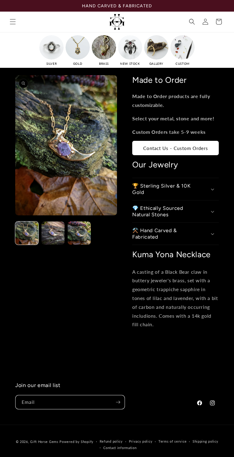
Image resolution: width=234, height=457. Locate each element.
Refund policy (111, 441)
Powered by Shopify (76, 442)
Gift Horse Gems (44, 442)
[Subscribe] (118, 402)
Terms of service (172, 441)
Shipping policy (205, 441)
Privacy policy (141, 441)
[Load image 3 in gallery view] (79, 233)
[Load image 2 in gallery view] (53, 233)
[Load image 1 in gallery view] (26, 233)
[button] (13, 21)
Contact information (119, 448)
